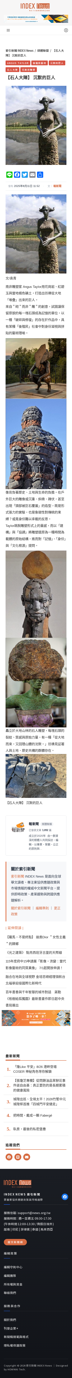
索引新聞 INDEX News (19, 50)
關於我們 (10, 1319)
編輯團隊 (10, 1275)
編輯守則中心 (13, 1267)
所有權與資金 (13, 1284)
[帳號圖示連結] (66, 30)
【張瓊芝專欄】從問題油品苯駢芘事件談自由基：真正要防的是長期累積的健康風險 (39, 1085)
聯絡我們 (10, 1292)
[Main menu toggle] (8, 30)
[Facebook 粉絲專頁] (65, 1197)
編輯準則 (42, 908)
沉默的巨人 (57, 63)
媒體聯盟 (43, 50)
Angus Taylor (18, 63)
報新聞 (57, 185)
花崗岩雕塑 (28, 69)
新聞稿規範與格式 (16, 1337)
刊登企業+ (11, 1328)
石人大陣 (12, 69)
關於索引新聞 (21, 908)
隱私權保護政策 (15, 1345)
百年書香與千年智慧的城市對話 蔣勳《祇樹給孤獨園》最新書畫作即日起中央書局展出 (35, 998)
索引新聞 (17, 876)
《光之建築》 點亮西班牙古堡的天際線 (34, 953)
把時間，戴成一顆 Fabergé (32, 1115)
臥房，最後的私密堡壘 (29, 1129)
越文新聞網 (15, 1242)
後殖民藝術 (39, 63)
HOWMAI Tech (16, 1369)
